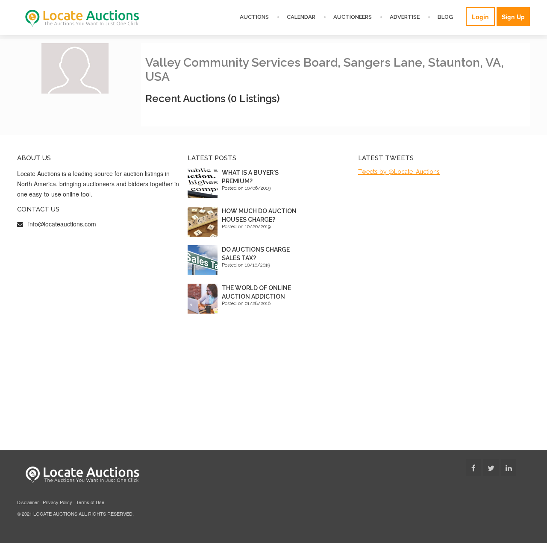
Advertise (405, 17)
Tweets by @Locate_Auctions (399, 171)
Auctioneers (352, 17)
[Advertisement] (273, 386)
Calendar (301, 17)
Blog (445, 17)
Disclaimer (28, 502)
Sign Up (513, 16)
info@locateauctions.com (62, 224)
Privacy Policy (57, 502)
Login (480, 16)
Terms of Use (90, 502)
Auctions (254, 17)
